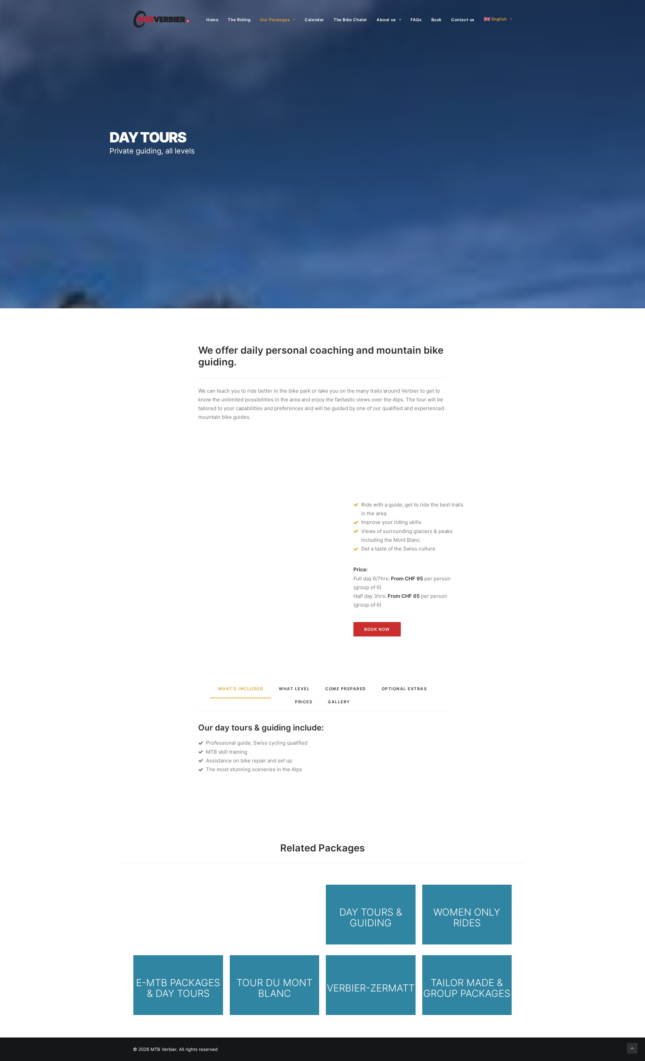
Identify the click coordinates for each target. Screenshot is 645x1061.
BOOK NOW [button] (377, 629)
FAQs (416, 19)
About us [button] (386, 19)
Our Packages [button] (275, 19)
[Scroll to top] (632, 1048)
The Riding (239, 19)
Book (436, 19)
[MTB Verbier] (161, 19)
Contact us (463, 19)
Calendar (314, 19)
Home (212, 19)
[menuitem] (214, 20)
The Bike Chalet (350, 19)
